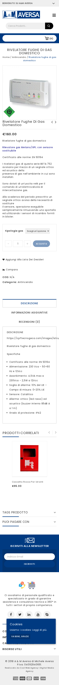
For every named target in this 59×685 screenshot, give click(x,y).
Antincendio (19, 57)
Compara (12, 269)
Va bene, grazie (20, 636)
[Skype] (47, 614)
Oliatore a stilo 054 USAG (51, 123)
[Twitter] (20, 614)
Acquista (41, 243)
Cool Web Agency (29, 668)
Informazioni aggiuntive (29, 312)
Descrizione (29, 303)
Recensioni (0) (29, 322)
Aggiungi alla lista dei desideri (24, 259)
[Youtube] (38, 614)
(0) (51, 38)
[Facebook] (11, 614)
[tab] (29, 303)
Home (6, 57)
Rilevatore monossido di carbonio (55, 125)
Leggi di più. (39, 630)
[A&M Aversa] (21, 14)
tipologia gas (14, 230)
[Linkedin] (29, 614)
